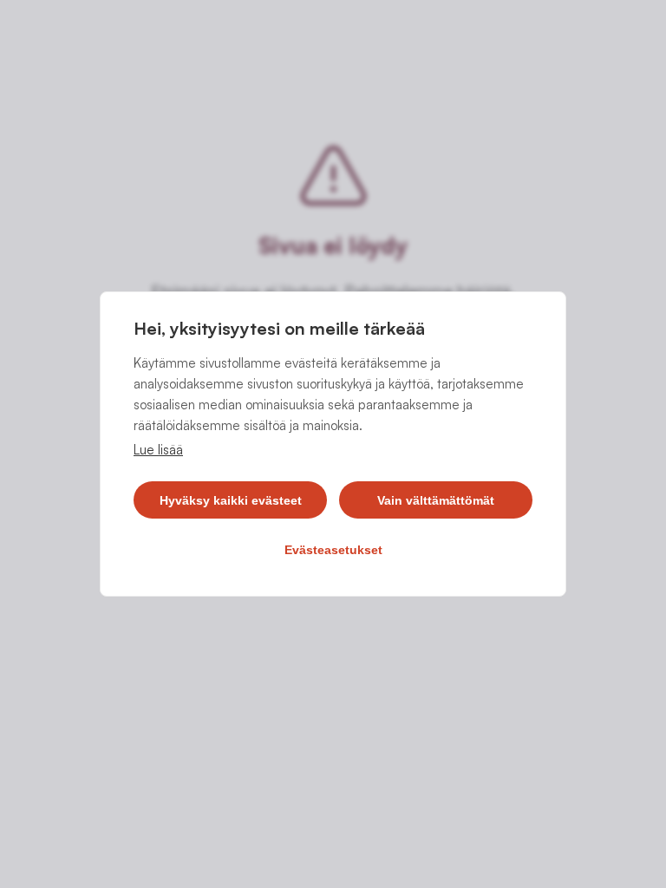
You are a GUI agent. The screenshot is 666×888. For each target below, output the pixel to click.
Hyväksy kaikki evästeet (231, 500)
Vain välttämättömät (435, 500)
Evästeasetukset (333, 550)
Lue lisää (158, 449)
